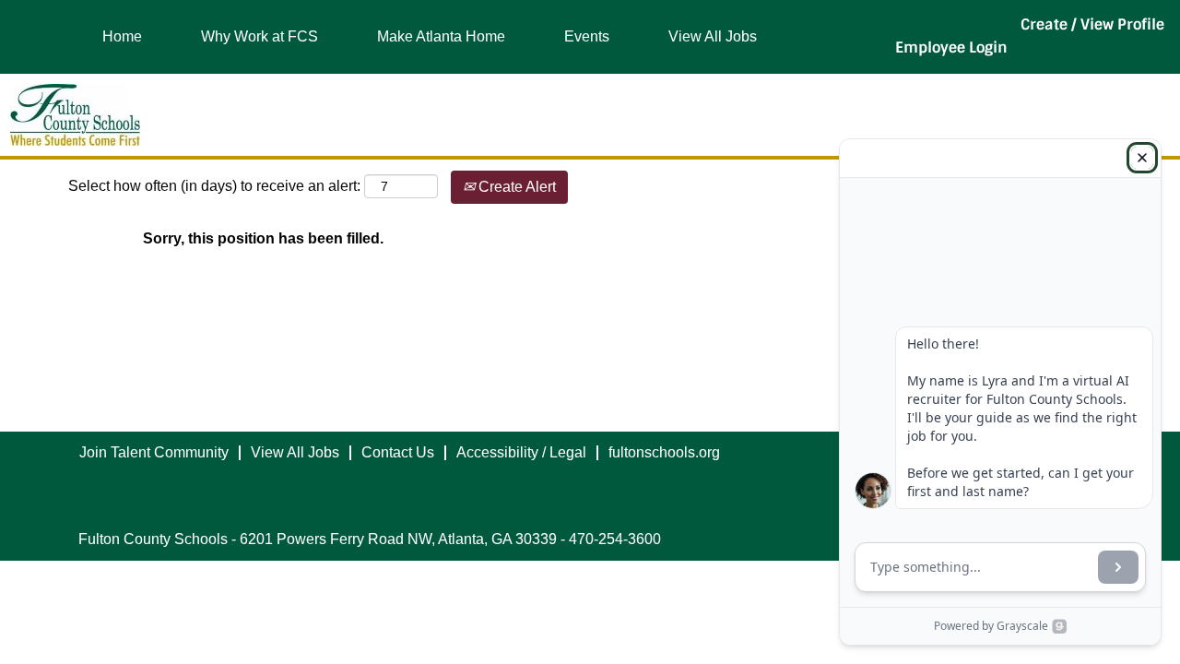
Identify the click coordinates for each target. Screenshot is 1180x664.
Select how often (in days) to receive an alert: (214, 186)
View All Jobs (712, 36)
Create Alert (515, 187)
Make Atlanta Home (441, 36)
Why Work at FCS (259, 36)
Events (586, 36)
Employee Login (951, 47)
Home (122, 36)
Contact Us (397, 452)
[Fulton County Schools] (75, 115)
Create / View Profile (1092, 24)
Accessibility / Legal (521, 452)
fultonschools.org (664, 452)
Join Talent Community (154, 452)
